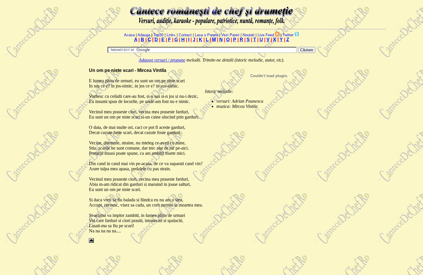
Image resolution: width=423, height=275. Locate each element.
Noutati (248, 35)
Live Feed (266, 35)
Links (171, 35)
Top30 (158, 35)
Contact (185, 35)
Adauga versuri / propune (162, 60)
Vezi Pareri (230, 35)
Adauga (144, 35)
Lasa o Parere (206, 35)
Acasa (129, 35)
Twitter (288, 35)
